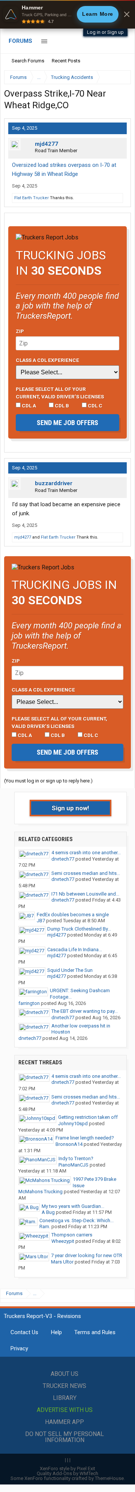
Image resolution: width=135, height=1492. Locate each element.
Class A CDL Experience (47, 360)
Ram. (44, 1226)
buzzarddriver (53, 483)
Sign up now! (70, 808)
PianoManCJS (73, 1165)
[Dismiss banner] (126, 14)
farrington (29, 1003)
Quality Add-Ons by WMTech (67, 1473)
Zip (20, 331)
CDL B (61, 406)
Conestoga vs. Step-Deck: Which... (76, 1220)
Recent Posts (66, 61)
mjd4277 (46, 144)
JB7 (41, 920)
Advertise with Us (65, 1409)
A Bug (48, 1212)
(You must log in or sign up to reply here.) (48, 781)
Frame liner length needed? (85, 1138)
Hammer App (64, 1421)
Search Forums (28, 61)
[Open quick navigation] (120, 77)
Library (64, 1397)
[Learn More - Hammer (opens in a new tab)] (67, 14)
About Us (64, 1373)
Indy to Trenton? (75, 1158)
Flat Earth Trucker (31, 197)
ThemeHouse (109, 1478)
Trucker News (64, 1385)
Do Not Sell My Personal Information (64, 1437)
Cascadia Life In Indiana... (74, 949)
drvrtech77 (62, 859)
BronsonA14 (69, 1144)
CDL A (28, 406)
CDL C (94, 406)
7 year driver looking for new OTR (86, 1255)
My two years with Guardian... (73, 1206)
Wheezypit (62, 1241)
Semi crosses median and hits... (85, 873)
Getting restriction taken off (88, 1117)
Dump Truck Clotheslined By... (79, 929)
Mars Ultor (62, 1262)
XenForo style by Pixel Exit (67, 1468)
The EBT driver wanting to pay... (84, 1011)
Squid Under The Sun (70, 970)
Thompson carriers (71, 1235)
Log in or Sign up (105, 32)
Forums (20, 41)
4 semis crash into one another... (86, 852)
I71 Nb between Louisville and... (85, 894)
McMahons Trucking (40, 1191)
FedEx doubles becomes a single (73, 914)
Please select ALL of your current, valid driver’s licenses (60, 392)
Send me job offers (67, 423)
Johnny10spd (73, 1123)
